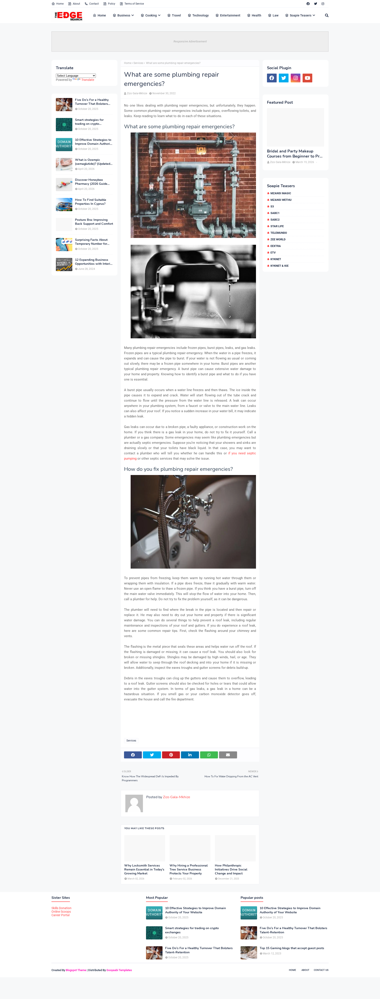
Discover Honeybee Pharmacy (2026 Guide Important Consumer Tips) (94, 182)
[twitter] (315, 3)
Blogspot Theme (76, 970)
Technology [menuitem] (200, 15)
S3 (272, 206)
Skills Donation (61, 908)
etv (273, 252)
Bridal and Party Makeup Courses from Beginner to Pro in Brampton (294, 154)
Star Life (277, 226)
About (76, 3)
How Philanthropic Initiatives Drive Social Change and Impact (231, 870)
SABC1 (275, 213)
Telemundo (278, 232)
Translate (87, 80)
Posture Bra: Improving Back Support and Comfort (94, 222)
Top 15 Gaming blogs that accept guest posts (292, 948)
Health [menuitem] (256, 15)
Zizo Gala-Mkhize (137, 93)
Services (138, 63)
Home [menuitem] (102, 15)
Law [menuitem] (275, 15)
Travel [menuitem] (176, 15)
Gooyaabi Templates (119, 970)
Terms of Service (134, 3)
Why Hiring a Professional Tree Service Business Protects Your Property (189, 870)
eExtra (275, 246)
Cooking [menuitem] (151, 15)
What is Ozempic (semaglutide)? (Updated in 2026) (92, 162)
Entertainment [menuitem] (230, 15)
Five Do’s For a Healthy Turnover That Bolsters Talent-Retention (92, 102)
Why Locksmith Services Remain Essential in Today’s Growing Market (144, 870)
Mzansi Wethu (281, 199)
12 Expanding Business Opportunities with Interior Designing (94, 262)
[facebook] (308, 3)
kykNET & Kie (279, 265)
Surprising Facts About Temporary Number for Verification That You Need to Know (91, 242)
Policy (111, 3)
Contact (94, 3)
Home (60, 3)
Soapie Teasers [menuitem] (300, 15)
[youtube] (307, 78)
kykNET (275, 259)
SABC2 (275, 219)
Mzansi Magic (280, 193)
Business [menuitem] (123, 15)
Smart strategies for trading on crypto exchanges (89, 122)
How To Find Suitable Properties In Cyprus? (90, 202)
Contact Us (321, 970)
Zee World (277, 239)
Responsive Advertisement (190, 41)
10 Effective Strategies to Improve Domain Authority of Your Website (94, 142)
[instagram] (322, 3)
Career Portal (60, 915)
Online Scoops (61, 911)
